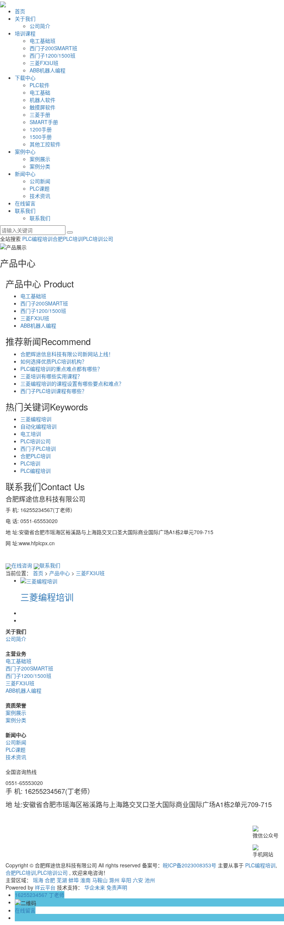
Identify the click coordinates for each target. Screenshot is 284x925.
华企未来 (94, 887)
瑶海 (38, 880)
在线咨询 (21, 565)
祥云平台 (45, 887)
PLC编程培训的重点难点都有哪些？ (61, 368)
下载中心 (25, 77)
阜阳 (126, 880)
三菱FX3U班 (44, 62)
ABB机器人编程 (47, 70)
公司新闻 (40, 181)
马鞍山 (100, 880)
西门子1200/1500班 (52, 55)
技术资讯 (40, 195)
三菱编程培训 (35, 419)
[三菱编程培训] (38, 580)
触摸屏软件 (42, 107)
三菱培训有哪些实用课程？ (51, 376)
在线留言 (25, 203)
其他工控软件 (45, 144)
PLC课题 (40, 188)
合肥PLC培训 (68, 238)
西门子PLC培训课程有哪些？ (53, 391)
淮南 (85, 880)
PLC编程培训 (37, 238)
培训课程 (25, 33)
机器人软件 (42, 99)
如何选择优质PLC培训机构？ (53, 361)
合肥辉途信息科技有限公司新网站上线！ (67, 354)
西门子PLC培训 (38, 448)
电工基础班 (42, 40)
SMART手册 (44, 122)
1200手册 (41, 129)
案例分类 (40, 166)
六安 (138, 880)
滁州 (114, 880)
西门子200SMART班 (53, 48)
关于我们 (25, 18)
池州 (150, 880)
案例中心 (25, 151)
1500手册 (41, 136)
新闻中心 (25, 173)
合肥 (50, 880)
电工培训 (30, 433)
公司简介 (40, 26)
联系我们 (25, 210)
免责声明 (116, 887)
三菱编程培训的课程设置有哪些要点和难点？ (72, 383)
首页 (20, 11)
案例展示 (40, 159)
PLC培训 (30, 463)
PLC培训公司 (98, 238)
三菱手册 (40, 114)
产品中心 (59, 573)
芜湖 (62, 880)
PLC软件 (40, 85)
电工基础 (40, 92)
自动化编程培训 (38, 426)
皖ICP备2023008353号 (189, 865)
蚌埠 (73, 880)
